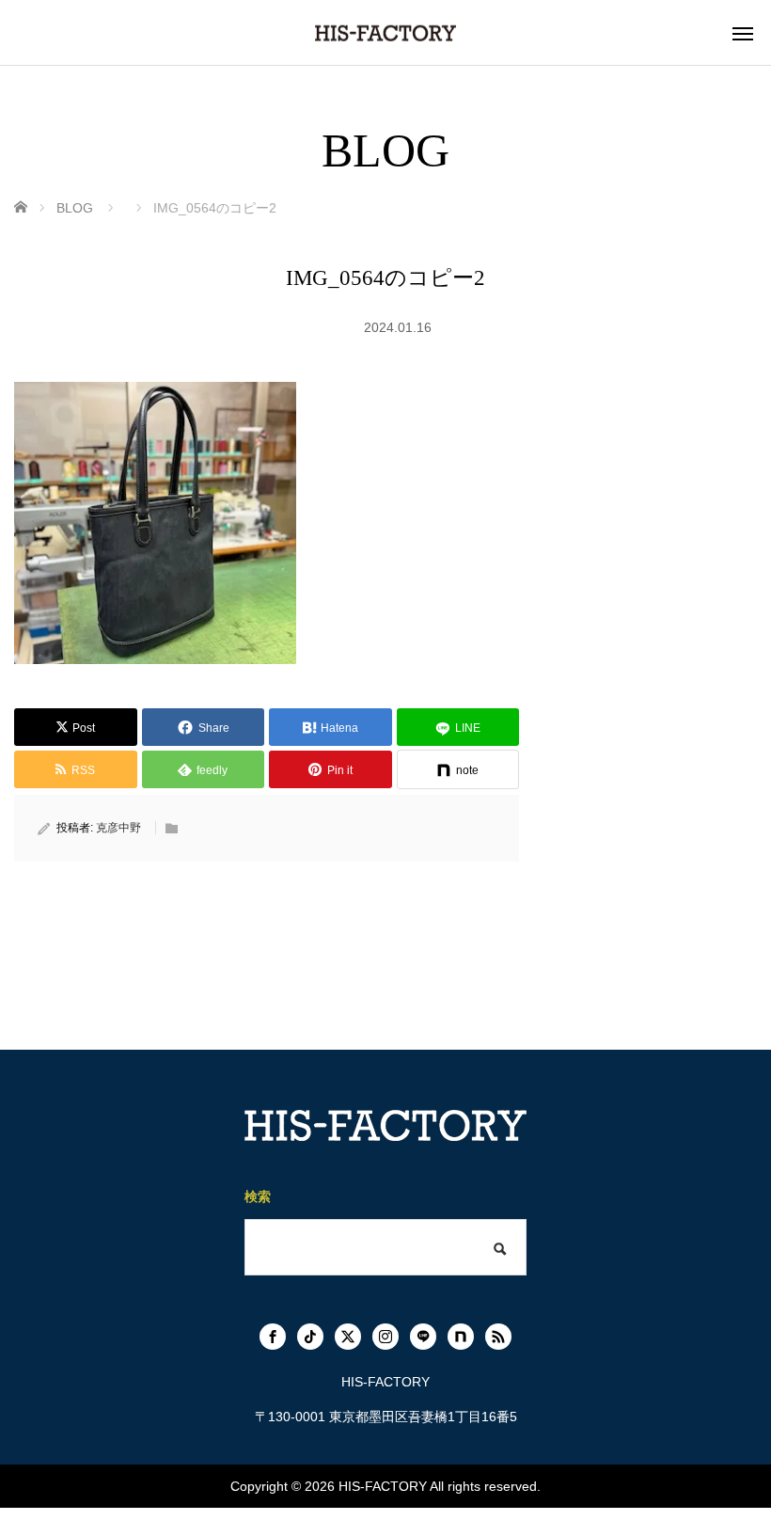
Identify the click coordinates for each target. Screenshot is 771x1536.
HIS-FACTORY (382, 1486)
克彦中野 (118, 827)
